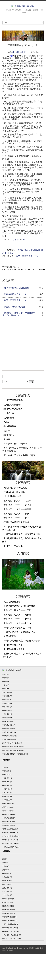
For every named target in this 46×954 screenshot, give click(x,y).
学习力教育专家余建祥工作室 (11, 935)
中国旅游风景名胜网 (8, 814)
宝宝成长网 (5, 866)
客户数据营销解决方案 (9, 739)
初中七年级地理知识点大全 (16, 287)
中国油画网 (5, 681)
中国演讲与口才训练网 (9, 917)
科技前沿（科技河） (19, 52)
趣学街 (4, 859)
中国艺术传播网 (7, 703)
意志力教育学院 (7, 888)
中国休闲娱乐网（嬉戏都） (10, 840)
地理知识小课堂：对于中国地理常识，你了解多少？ (19, 314)
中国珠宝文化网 (7, 710)
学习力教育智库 (7, 892)
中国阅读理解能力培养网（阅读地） (13, 750)
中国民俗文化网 (7, 782)
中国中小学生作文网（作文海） (12, 939)
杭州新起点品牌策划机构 (10, 829)
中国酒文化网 (6, 771)
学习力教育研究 (7, 895)
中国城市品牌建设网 (8, 729)
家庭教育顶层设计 (8, 902)
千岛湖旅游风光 (7, 800)
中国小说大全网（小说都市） (11, 931)
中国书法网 (5, 689)
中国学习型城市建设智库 (10, 924)
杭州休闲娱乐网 (7, 796)
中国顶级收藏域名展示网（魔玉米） (13, 747)
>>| (25, 239)
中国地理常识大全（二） (27, 256)
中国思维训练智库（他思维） (11, 847)
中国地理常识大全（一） (15, 294)
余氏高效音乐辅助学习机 (10, 832)
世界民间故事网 (7, 793)
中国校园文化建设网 (8, 910)
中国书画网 (5, 678)
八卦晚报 (5, 767)
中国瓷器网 (5, 674)
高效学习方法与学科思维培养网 (12, 743)
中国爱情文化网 (7, 778)
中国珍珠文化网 (7, 714)
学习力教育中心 (7, 884)
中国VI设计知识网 (8, 721)
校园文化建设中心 (8, 718)
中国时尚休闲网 (7, 774)
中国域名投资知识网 (8, 822)
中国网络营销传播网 (8, 825)
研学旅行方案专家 (8, 906)
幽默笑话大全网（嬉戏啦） (10, 843)
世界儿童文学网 (7, 877)
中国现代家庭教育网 (8, 913)
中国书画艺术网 (7, 696)
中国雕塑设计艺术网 (8, 725)
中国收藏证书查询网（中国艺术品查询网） (15, 754)
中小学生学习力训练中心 (10, 921)
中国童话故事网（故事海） (10, 928)
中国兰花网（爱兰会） (9, 732)
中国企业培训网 (7, 881)
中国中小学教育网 (8, 899)
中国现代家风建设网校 (9, 736)
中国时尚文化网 (7, 707)
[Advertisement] (23, 344)
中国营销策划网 (7, 789)
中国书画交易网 (7, 700)
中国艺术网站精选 (8, 803)
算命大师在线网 (7, 692)
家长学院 (5, 863)
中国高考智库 (6, 873)
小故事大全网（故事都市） (10, 836)
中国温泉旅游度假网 (8, 818)
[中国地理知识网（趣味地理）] (23, 6)
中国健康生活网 (7, 785)
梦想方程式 (5, 870)
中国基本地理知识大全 (14, 306)
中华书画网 (5, 685)
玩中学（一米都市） (8, 807)
